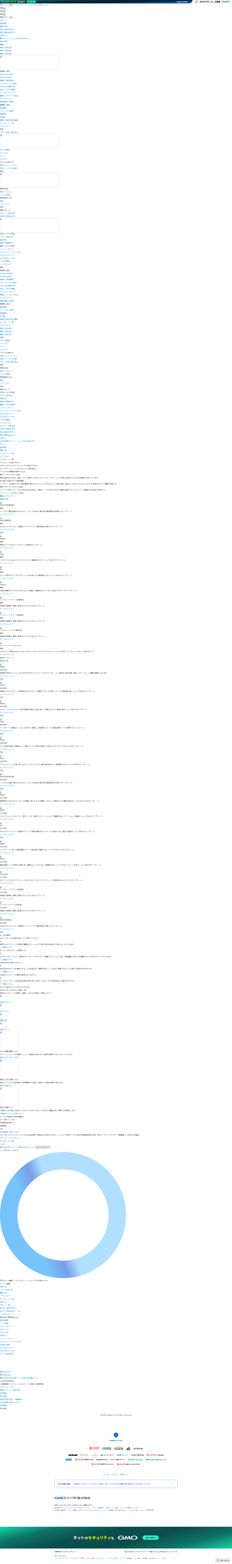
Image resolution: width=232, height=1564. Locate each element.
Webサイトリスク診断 (112, 1508)
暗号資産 (145, 1558)
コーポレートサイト (110, 1474)
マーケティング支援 (111, 1558)
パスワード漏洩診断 (97, 1508)
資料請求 (3, 23)
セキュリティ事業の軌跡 (146, 1510)
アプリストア (5, 456)
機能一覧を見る (6, 54)
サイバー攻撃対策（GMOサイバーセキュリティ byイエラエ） (84, 1510)
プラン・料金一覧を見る (9, 132)
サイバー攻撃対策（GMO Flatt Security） (115, 1510)
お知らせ (3, 35)
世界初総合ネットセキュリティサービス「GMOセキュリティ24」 (72, 1508)
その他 (164, 1558)
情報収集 (129, 1558)
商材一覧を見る (6, 51)
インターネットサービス (61, 1558)
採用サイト (124, 1474)
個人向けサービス (155, 1558)
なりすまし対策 (133, 1510)
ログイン (3, 20)
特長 (1, 533)
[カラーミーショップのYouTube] (2, 1369)
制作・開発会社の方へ (8, 32)
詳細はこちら (7, 947)
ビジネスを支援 (90, 1558)
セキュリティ (100, 1558)
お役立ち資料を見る (8, 216)
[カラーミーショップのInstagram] (2, 1364)
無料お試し (4, 26)
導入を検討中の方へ (7, 29)
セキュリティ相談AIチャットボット (130, 1507)
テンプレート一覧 (7, 453)
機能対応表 (4, 499)
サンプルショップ (7, 514)
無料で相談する (6, 1086)
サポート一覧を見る (8, 213)
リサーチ (122, 1558)
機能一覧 (3, 450)
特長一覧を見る (6, 48)
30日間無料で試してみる (9, 1132)
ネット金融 (137, 1558)
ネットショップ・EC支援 (77, 1558)
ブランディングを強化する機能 (12, 493)
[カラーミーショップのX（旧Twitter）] (2, 1359)
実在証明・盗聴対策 (59, 1510)
